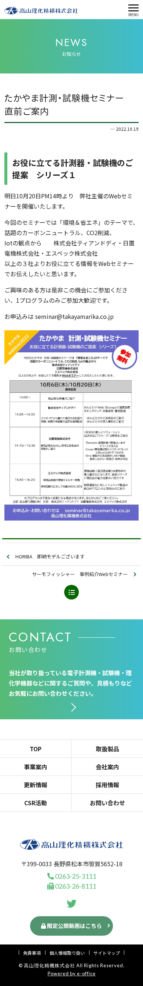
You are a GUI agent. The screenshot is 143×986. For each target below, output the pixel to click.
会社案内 (107, 766)
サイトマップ (107, 953)
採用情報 (107, 784)
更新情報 (35, 784)
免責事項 (32, 953)
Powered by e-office (72, 973)
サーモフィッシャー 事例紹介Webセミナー (80, 574)
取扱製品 (107, 748)
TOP (35, 748)
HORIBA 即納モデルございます (50, 556)
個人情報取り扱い (67, 953)
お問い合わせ (107, 802)
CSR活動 (35, 802)
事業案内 (35, 766)
